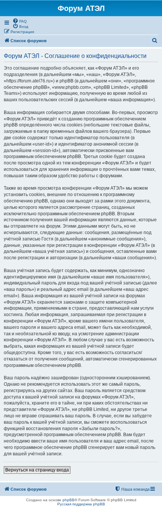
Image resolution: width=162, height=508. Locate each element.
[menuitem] (19, 20)
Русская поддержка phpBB (81, 504)
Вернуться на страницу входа (37, 470)
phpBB (69, 500)
